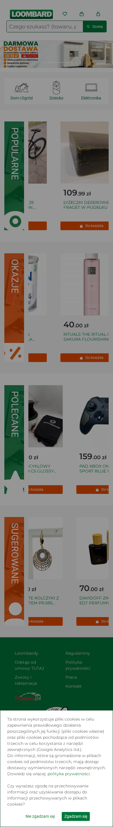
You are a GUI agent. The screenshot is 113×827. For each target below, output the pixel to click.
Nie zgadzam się (40, 816)
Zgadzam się (75, 816)
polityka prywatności (69, 773)
